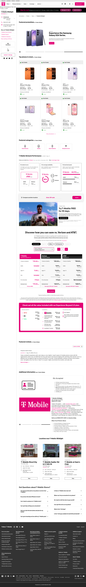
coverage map (55, 160)
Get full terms (49, 44)
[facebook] (4, 58)
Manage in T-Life (65, 10)
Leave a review (76, 346)
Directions (8, 44)
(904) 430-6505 (70, 471)
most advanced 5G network (59, 408)
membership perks (71, 404)
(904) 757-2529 (26, 468)
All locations (21, 16)
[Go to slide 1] (26, 52)
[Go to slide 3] (64, 52)
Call (8, 50)
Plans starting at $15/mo (6, 38)
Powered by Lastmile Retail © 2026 (43, 584)
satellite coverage (56, 409)
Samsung (60, 412)
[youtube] (9, 58)
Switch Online (77, 10)
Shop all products (51, 134)
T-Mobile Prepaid (5, 34)
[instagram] (12, 58)
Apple (56, 412)
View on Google (25, 362)
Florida (27, 16)
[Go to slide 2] (45, 52)
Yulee (33, 16)
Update (76, 197)
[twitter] (7, 58)
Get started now (63, 218)
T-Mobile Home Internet (6, 32)
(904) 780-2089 (48, 471)
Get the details (51, 40)
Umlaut (31, 160)
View (29, 478)
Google (68, 412)
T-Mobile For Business (6, 36)
